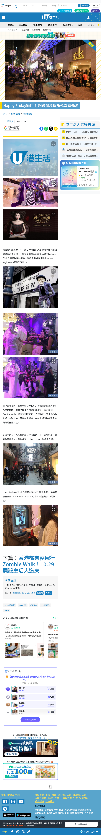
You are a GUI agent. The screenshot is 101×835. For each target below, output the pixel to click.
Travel (25, 5)
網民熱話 (39, 809)
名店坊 (49, 593)
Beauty (44, 5)
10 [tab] (52, 38)
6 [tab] (57, 35)
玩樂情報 (15, 113)
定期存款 (47, 29)
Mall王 (23, 605)
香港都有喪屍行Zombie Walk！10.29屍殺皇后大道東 (29, 564)
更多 (54, 617)
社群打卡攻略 (83, 11)
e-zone (64, 5)
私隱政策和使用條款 (15, 825)
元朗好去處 (40, 798)
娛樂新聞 (36, 29)
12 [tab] (57, 38)
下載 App (85, 5)
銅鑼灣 (40, 593)
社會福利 (50, 801)
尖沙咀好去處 (64, 794)
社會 (75, 798)
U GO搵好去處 (66, 11)
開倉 (54, 794)
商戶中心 (95, 11)
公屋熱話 (25, 29)
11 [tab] (55, 38)
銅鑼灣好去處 (79, 794)
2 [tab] (47, 35)
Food (34, 5)
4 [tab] (52, 35)
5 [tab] (55, 35)
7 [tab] (44, 38)
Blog (54, 5)
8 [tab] (47, 38)
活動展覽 (27, 113)
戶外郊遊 (39, 801)
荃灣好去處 (53, 798)
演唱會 (11, 25)
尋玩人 (10, 121)
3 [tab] (50, 35)
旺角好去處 (66, 798)
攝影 (7, 610)
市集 (48, 794)
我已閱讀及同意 (81, 824)
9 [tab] (50, 38)
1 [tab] (44, 35)
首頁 (5, 113)
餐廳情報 (83, 798)
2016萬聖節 (10, 605)
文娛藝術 (46, 605)
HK (16, 5)
